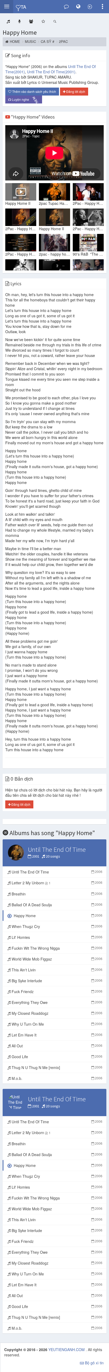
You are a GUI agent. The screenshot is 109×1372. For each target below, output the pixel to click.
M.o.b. (56, 1078)
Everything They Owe (56, 1002)
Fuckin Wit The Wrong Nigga (56, 948)
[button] (6, 6)
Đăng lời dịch (75, 91)
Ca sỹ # (47, 41)
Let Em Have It (56, 1035)
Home (15, 41)
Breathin (56, 893)
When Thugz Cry (56, 926)
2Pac (63, 41)
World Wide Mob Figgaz (56, 959)
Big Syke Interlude (56, 980)
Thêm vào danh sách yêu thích (33, 91)
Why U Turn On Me (56, 1024)
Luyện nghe (25, 99)
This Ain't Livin (56, 969)
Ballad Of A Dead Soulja (56, 904)
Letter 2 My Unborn (56, 882)
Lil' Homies (56, 937)
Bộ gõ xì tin (94, 1362)
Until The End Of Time (51, 71)
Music (30, 41)
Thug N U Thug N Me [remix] (56, 1067)
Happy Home (20, 32)
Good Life (56, 1056)
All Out (56, 1045)
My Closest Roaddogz (56, 1013)
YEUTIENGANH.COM (67, 1349)
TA (23, 6)
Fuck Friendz (56, 991)
